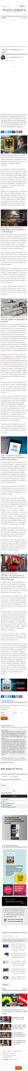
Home (4, 1051)
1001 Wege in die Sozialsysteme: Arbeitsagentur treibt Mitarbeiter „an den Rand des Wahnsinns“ (13, 577)
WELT (23, 486)
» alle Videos (24, 988)
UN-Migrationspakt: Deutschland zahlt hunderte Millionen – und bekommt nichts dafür (18, 971)
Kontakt (9, 1051)
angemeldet (10, 758)
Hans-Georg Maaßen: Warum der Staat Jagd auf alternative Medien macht (18, 1034)
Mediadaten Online (7, 1056)
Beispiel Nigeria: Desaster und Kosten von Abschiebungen (13, 231)
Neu (17, 936)
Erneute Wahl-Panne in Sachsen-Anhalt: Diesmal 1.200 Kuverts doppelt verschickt (18, 963)
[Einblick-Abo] (14, 866)
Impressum (5, 1053)
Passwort (3, 785)
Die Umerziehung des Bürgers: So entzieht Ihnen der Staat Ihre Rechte (18, 1042)
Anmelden (5, 776)
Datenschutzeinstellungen (9, 1055)
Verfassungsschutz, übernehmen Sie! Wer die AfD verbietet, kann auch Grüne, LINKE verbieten (14, 1011)
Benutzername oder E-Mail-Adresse (11, 779)
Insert (18, 1068)
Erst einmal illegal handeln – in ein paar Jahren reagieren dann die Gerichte (18, 1026)
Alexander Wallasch (15, 57)
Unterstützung (17, 1051)
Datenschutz (13, 1053)
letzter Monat (18, 940)
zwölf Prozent (4, 270)
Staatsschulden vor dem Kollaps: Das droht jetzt (17, 1018)
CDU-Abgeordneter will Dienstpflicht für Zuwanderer (14, 320)
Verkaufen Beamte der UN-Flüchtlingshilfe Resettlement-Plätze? (13, 458)
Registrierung (14, 776)
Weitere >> (6, 984)
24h (3, 940)
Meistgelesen (8, 936)
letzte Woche (9, 940)
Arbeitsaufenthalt (7, 358)
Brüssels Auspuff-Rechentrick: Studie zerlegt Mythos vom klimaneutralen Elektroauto (18, 955)
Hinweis (3, 754)
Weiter (4, 718)
